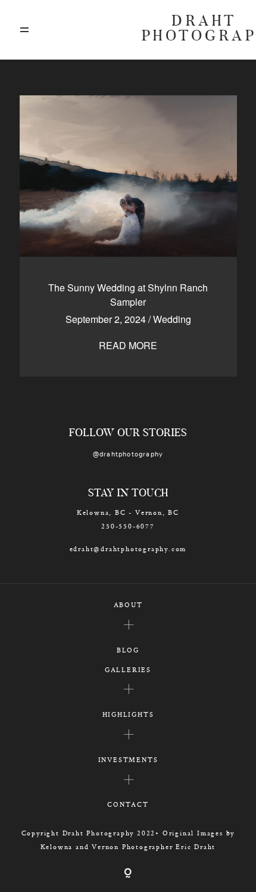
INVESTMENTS (128, 759)
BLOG (128, 649)
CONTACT (128, 804)
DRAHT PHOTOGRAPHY (189, 30)
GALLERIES (128, 669)
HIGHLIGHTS (128, 714)
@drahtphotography (128, 454)
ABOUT (128, 604)
